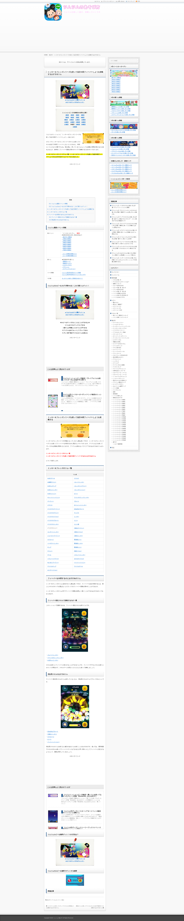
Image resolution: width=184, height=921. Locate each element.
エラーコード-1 (117, 306)
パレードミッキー (79, 482)
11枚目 (77, 119)
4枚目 (82, 115)
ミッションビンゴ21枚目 (119, 436)
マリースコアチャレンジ (119, 368)
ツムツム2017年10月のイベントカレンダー (74, 274)
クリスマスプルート (53, 520)
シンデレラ (116, 361)
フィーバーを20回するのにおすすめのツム (60, 214)
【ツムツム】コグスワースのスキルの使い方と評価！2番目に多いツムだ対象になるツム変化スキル (124, 232)
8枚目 (82, 117)
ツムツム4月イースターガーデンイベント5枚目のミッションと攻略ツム (82, 395)
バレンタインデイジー (80, 486)
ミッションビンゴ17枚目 (119, 430)
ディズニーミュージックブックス (121, 326)
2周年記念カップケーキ (119, 370)
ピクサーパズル (117, 340)
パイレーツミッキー (79, 555)
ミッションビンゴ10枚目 (119, 417)
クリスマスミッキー (53, 524)
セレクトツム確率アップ (119, 386)
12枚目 (83, 119)
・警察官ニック (66, 261)
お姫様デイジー (51, 482)
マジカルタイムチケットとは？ (121, 281)
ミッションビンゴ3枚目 (119, 403)
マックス (76, 512)
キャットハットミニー (53, 497)
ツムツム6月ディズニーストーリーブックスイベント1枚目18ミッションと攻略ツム (82, 828)
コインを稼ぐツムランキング (120, 317)
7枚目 (77, 117)
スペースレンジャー (118, 322)
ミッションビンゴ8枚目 (119, 413)
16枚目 (83, 122)
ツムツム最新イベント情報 (58, 203)
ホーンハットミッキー (80, 505)
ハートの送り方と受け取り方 (120, 295)
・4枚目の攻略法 (66, 244)
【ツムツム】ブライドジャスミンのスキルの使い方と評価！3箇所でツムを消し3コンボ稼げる (124, 212)
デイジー (49, 551)
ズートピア (116, 363)
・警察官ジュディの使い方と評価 (120, 108)
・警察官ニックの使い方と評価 (119, 106)
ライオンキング (117, 367)
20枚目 (83, 124)
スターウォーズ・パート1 (119, 372)
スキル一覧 (115, 313)
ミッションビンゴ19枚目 (119, 432)
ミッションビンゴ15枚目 (119, 426)
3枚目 (77, 115)
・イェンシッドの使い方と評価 (119, 149)
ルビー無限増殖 (118, 444)
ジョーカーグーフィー (53, 535)
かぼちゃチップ (51, 486)
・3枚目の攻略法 (66, 242)
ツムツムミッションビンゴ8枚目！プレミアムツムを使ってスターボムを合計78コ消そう (82, 379)
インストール (115, 275)
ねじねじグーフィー (53, 562)
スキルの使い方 (117, 280)
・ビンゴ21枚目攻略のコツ (69, 255)
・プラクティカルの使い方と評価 (120, 151)
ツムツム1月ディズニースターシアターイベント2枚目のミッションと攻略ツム (82, 811)
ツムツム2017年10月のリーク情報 (71, 272)
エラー (114, 300)
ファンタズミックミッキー (81, 497)
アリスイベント (117, 359)
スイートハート (117, 349)
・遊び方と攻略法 (67, 237)
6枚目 (72, 117)
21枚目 (75, 127)
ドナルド (76, 478)
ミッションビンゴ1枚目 (119, 399)
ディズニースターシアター (120, 328)
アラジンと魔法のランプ (119, 382)
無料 (114, 392)
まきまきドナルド (79, 558)
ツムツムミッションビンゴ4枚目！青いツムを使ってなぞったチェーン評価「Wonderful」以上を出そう (82, 795)
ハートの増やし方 (117, 395)
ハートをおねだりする (119, 297)
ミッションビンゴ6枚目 (119, 409)
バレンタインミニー (79, 489)
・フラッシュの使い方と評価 (119, 112)
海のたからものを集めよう (120, 380)
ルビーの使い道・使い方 (119, 287)
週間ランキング (117, 283)
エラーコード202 (117, 310)
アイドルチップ (51, 566)
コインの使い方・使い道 (119, 291)
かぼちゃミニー (51, 493)
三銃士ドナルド (78, 532)
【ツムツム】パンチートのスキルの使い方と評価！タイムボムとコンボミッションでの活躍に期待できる (124, 259)
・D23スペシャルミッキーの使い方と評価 (123, 155)
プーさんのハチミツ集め (57, 900)
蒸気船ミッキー (78, 543)
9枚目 (66, 119)
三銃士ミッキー (78, 535)
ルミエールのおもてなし (119, 343)
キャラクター (115, 272)
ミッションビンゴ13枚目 (119, 422)
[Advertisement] (92, 35)
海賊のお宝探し (117, 341)
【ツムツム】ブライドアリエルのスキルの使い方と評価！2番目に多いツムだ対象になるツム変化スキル (124, 225)
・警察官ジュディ (67, 263)
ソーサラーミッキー (53, 543)
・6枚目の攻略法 (66, 248)
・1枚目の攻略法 (66, 239)
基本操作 (115, 394)
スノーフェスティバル (119, 351)
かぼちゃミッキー (52, 489)
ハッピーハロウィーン (119, 378)
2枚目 (72, 115)
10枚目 (71, 119)
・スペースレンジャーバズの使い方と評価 (123, 130)
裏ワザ (115, 442)
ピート (76, 493)
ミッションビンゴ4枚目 (119, 405)
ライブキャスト (117, 390)
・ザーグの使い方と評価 (117, 132)
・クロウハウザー (67, 265)
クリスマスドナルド (53, 516)
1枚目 (67, 115)
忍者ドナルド (78, 551)
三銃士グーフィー (79, 528)
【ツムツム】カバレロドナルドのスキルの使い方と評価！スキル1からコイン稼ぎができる (124, 248)
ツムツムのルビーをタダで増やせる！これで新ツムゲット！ (68, 206)
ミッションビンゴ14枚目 (119, 424)
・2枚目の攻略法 (66, 240)
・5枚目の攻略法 (66, 246)
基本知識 (114, 278)
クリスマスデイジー (53, 512)
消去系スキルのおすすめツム (59, 220)
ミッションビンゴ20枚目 (119, 434)
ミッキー (76, 516)
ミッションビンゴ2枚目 (119, 401)
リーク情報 (116, 388)
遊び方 (49, 900)
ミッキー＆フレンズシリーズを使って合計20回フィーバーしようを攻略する (70, 209)
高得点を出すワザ (117, 397)
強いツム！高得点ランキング (120, 315)
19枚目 (78, 124)
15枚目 (78, 122)
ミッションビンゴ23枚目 (119, 440)
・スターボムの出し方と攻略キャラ (121, 169)
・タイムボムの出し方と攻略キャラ (121, 165)
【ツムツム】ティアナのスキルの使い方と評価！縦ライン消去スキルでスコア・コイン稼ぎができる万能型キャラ (124, 218)
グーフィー (50, 501)
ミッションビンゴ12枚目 (119, 421)
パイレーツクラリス (53, 558)
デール (49, 555)
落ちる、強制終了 (117, 304)
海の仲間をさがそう (118, 357)
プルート (76, 501)
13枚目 (66, 122)
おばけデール (51, 478)
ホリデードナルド (52, 570)
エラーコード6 (117, 308)
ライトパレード (117, 353)
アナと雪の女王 (117, 347)
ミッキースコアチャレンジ (120, 376)
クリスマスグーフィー (53, 509)
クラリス (49, 505)
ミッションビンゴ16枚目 (119, 428)
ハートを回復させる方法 (119, 293)
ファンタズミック (117, 345)
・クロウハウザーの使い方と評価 (120, 110)
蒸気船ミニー (78, 547)
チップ (49, 547)
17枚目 (66, 124)
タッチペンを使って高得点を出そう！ (72, 278)
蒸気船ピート (78, 539)
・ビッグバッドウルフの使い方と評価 (121, 153)
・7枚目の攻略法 (66, 250)
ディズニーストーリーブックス (121, 338)
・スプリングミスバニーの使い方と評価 (122, 114)
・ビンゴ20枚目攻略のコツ (69, 254)
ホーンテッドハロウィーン (120, 336)
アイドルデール (78, 566)
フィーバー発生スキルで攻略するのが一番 (63, 217)
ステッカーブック (117, 334)
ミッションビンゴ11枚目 (119, 419)
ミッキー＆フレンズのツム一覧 (57, 212)
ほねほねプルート (79, 509)
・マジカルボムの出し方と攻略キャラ (121, 173)
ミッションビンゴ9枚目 (119, 415)
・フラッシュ (65, 267)
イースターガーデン (118, 324)
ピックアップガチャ (118, 384)
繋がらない (116, 302)
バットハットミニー (79, 562)
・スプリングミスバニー (69, 269)
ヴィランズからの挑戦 (119, 365)
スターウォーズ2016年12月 (120, 355)
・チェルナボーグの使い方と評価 (120, 147)
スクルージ (50, 539)
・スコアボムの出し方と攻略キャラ (121, 171)
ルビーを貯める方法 (118, 285)
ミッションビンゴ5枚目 (119, 407)
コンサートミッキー (53, 532)
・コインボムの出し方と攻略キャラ (121, 167)
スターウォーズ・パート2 (119, 374)
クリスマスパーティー (119, 330)
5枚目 (67, 117)
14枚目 (72, 122)
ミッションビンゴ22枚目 (119, 438)
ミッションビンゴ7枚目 (119, 411)
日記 (113, 447)
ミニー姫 (76, 524)
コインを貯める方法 (118, 289)
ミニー (76, 520)
